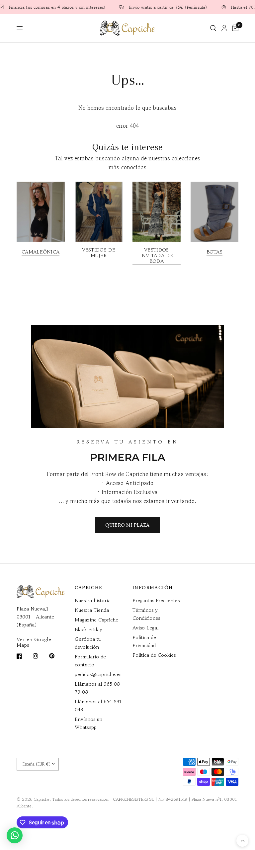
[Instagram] (40, 656)
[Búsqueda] (213, 28)
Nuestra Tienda (92, 609)
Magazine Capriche (96, 619)
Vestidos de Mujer (98, 252)
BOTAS (215, 252)
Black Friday (88, 629)
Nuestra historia (93, 600)
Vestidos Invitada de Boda (156, 255)
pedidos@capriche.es (98, 674)
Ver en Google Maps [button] (34, 639)
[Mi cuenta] (224, 28)
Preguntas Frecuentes (156, 600)
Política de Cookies (154, 654)
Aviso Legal (145, 627)
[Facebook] (24, 656)
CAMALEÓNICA (40, 252)
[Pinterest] (56, 656)
